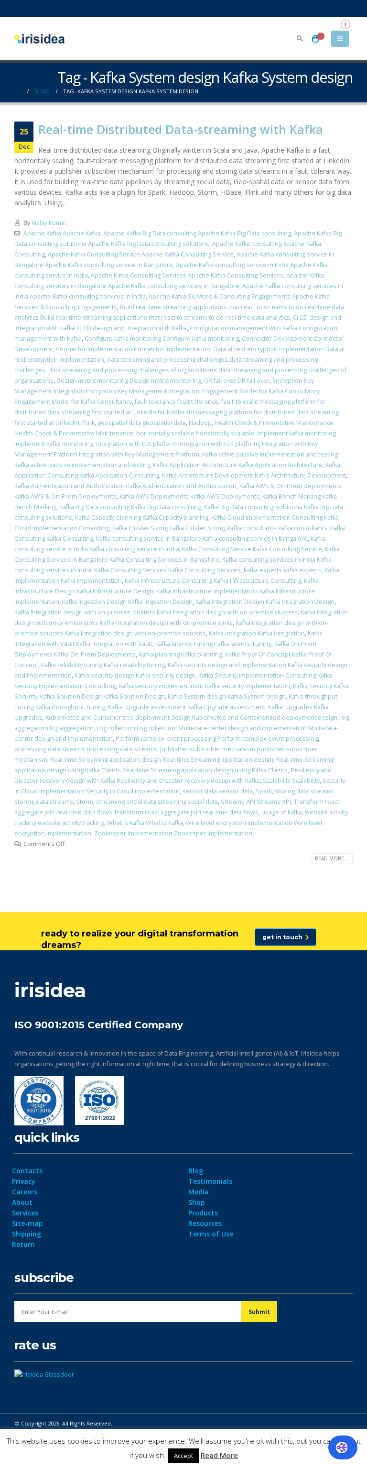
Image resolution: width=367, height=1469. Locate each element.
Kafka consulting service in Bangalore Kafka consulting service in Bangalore (202, 538)
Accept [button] (183, 1455)
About (22, 1202)
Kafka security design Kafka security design (135, 675)
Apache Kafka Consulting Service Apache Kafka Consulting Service (141, 254)
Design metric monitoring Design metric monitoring (128, 381)
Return (23, 1244)
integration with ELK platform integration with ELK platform (177, 444)
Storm (84, 802)
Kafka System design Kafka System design (227, 696)
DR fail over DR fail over (237, 381)
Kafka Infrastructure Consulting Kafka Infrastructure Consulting (213, 581)
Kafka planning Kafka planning (180, 654)
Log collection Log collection (136, 728)
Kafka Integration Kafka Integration (257, 633)
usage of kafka (281, 812)
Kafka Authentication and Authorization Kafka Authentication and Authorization (125, 486)
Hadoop (200, 423)
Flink (88, 423)
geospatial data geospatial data (141, 423)
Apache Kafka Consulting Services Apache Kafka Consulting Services (187, 275)
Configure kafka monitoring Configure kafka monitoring (162, 338)
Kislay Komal (49, 223)
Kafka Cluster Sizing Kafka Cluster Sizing (168, 528)
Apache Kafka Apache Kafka (61, 233)
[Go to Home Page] (17, 91)
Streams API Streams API (256, 802)
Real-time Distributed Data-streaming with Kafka (180, 129)
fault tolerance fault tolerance (176, 402)
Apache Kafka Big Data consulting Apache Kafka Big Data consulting (197, 233)
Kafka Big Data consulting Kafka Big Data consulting (130, 507)
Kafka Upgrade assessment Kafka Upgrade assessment (186, 707)
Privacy (23, 1181)
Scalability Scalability (291, 781)
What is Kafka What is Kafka (145, 823)
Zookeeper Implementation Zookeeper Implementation (173, 833)
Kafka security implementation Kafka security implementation (204, 686)
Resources (205, 1223)
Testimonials (210, 1181)
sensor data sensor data (218, 791)
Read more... (331, 858)
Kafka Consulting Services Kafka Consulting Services (167, 570)
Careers (24, 1191)
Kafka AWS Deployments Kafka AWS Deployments (189, 496)
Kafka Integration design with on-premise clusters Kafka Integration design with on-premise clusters (156, 612)
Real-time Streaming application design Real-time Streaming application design (161, 760)
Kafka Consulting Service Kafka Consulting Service (252, 549)
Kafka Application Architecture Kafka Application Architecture (238, 465)
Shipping (26, 1233)
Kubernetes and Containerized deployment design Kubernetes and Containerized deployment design (191, 717)
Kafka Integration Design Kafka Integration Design (265, 602)
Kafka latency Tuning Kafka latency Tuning (213, 644)
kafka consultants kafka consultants (277, 528)
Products (203, 1212)
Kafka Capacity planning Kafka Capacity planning (141, 517)
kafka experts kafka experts (283, 570)
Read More (219, 1455)
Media (198, 1191)
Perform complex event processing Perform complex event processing (217, 738)
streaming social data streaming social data (157, 802)
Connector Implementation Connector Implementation (133, 349)
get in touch (283, 937)
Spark (264, 791)
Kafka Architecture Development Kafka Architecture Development (254, 475)
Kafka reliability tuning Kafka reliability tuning (103, 665)
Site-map (27, 1223)
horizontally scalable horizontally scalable (195, 433)
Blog (195, 1170)
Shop (196, 1202)
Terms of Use (210, 1233)
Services (25, 1212)
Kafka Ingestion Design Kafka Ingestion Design (127, 602)
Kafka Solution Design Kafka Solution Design (102, 696)
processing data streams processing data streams (85, 749)
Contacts (27, 1170)
